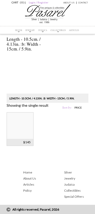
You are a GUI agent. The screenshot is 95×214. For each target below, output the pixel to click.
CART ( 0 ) (17, 2)
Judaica (42, 30)
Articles (74, 30)
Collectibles (58, 30)
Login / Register (38, 2)
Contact (83, 2)
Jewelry (30, 30)
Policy (27, 190)
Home (27, 172)
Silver (18, 30)
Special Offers (74, 196)
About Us (68, 2)
